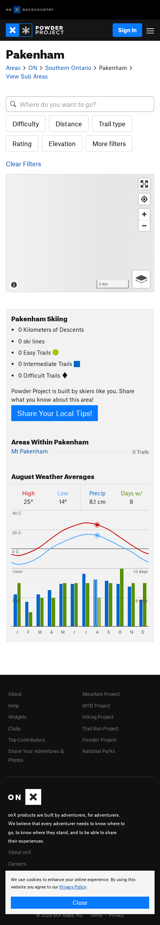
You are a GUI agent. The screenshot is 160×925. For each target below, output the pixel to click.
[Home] (38, 30)
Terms (96, 915)
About (14, 694)
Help (13, 705)
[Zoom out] (144, 225)
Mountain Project (101, 694)
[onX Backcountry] (29, 10)
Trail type (112, 123)
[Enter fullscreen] (144, 184)
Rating (22, 143)
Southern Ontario (68, 67)
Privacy (116, 915)
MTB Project (96, 705)
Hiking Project (97, 717)
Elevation (62, 143)
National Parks (98, 751)
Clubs (14, 728)
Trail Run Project (100, 728)
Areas (13, 67)
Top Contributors (26, 740)
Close (80, 902)
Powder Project (99, 740)
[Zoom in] (144, 214)
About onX (19, 852)
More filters (109, 143)
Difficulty (25, 123)
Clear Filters (23, 163)
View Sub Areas (27, 76)
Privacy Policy (72, 887)
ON (32, 67)
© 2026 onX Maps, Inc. (59, 915)
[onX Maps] (24, 803)
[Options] (141, 279)
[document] (80, 892)
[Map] (80, 233)
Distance (69, 123)
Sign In (127, 29)
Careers (17, 864)
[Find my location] (144, 199)
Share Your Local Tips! (54, 413)
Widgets (17, 717)
